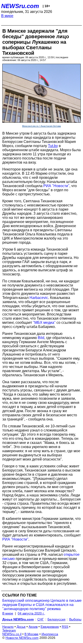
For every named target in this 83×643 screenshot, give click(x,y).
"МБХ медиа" (44, 322)
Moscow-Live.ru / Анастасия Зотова (41, 126)
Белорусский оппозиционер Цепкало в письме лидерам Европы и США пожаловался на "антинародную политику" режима (42, 605)
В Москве (31, 634)
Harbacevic (39, 298)
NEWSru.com (20, 6)
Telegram (9, 630)
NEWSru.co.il (11, 634)
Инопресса (50, 634)
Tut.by (53, 146)
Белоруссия (56, 619)
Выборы (75, 619)
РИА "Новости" (56, 186)
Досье (21, 627)
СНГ (40, 619)
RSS (65, 627)
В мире (7, 16)
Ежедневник (50, 627)
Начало (8, 627)
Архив (33, 627)
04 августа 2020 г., (31, 613)
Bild (41, 338)
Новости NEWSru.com (22, 638)
